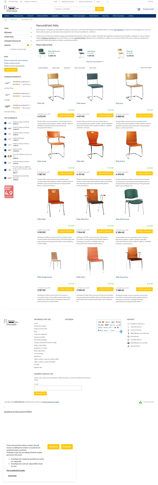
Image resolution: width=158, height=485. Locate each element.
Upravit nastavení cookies (50, 402)
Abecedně (92, 68)
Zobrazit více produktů (94, 61)
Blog (98, 2)
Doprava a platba (39, 337)
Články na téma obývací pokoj (14, 66)
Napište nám (38, 367)
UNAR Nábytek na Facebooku (139, 333)
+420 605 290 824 (79, 38)
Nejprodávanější (79, 68)
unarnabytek (134, 336)
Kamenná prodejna (67, 2)
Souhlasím (67, 447)
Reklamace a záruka (40, 348)
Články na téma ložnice (12, 63)
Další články (11, 70)
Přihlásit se (40, 393)
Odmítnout (53, 447)
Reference (37, 356)
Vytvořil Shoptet (148, 402)
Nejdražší (67, 68)
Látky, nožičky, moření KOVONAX (44, 362)
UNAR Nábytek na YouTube (138, 343)
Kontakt (36, 365)
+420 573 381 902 (135, 330)
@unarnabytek (135, 346)
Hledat (99, 9)
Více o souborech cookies (16, 470)
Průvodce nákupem (40, 334)
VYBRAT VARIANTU (66, 115)
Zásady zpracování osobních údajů (45, 343)
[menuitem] (6, 16)
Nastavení (12, 476)
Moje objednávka (39, 351)
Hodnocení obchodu (85, 2)
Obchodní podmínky (40, 340)
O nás (55, 2)
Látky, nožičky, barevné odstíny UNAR (46, 359)
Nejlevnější (56, 68)
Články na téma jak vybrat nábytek (16, 60)
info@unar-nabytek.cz (49, 38)
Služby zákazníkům (40, 345)
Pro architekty (38, 354)
